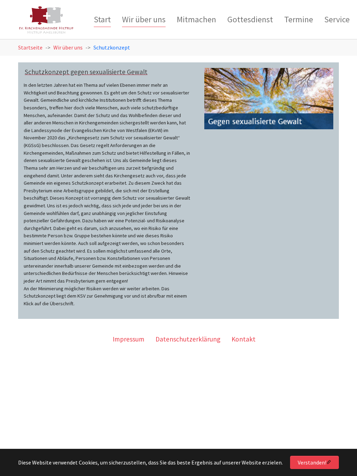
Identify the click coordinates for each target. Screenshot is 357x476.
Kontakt (243, 339)
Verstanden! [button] (312, 462)
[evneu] (46, 20)
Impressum (128, 339)
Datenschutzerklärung (187, 339)
